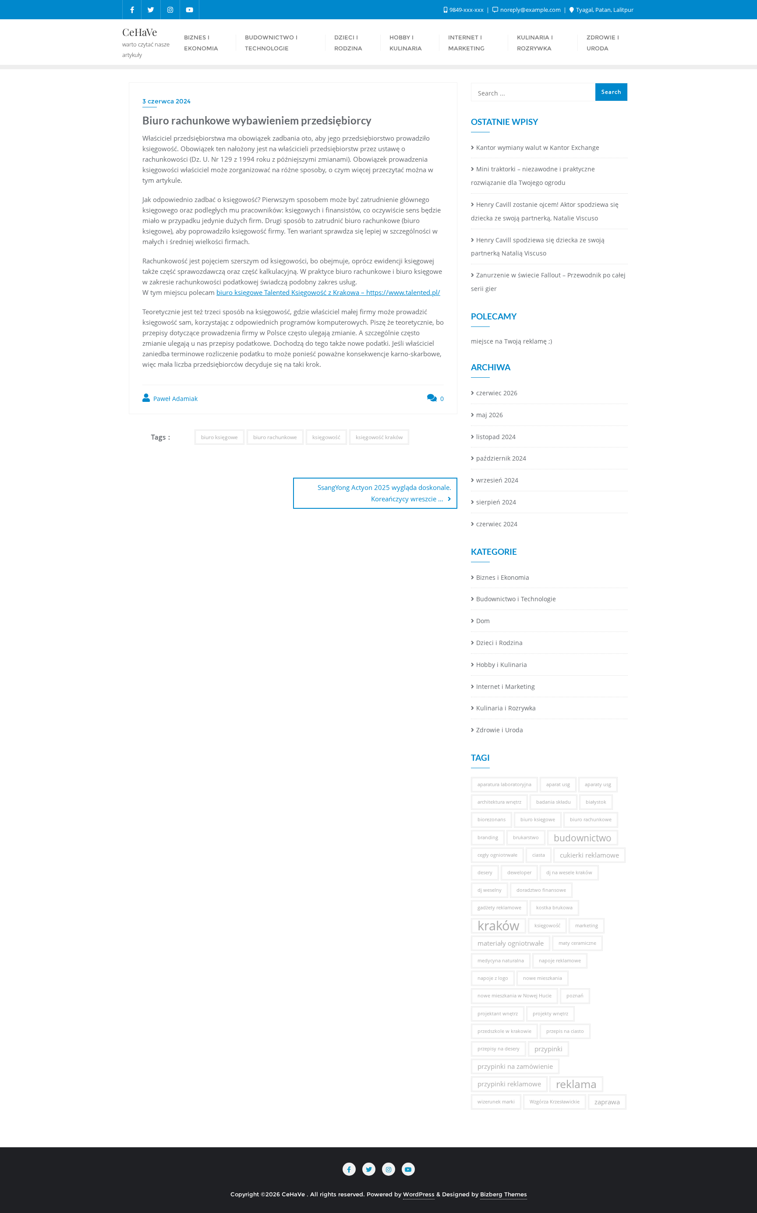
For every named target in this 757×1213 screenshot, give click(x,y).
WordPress (419, 1194)
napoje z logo (493, 978)
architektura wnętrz (499, 802)
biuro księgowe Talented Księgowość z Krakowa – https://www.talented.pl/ (328, 292)
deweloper (519, 872)
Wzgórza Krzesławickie (555, 1102)
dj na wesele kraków (569, 872)
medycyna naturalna (501, 961)
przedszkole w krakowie (504, 1031)
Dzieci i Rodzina (499, 642)
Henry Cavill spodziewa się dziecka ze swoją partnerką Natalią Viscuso (538, 247)
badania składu (553, 802)
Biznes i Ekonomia (502, 577)
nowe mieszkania (542, 978)
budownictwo (583, 837)
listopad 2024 (496, 437)
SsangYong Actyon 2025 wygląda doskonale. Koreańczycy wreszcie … (384, 493)
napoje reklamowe (560, 961)
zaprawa (607, 1102)
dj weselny (490, 890)
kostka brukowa (554, 907)
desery (485, 872)
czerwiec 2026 (496, 393)
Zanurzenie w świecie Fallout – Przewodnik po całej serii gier (548, 282)
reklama (576, 1083)
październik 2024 (501, 458)
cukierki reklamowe (589, 855)
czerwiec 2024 (496, 524)
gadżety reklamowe (499, 907)
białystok (596, 802)
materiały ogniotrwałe (511, 943)
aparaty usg (598, 784)
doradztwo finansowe (541, 890)
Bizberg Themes (503, 1194)
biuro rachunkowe (275, 437)
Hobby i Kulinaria (501, 664)
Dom (483, 621)
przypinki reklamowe (509, 1084)
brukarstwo (526, 837)
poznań (575, 996)
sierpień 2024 (496, 502)
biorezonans (492, 819)
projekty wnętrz (550, 1014)
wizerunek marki (496, 1102)
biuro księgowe (219, 437)
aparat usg (558, 784)
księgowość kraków (379, 437)
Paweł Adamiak (175, 398)
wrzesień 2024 (497, 480)
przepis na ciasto (565, 1031)
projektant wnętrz (498, 1014)
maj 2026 (489, 415)
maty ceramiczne (577, 943)
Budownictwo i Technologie (516, 599)
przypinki (548, 1048)
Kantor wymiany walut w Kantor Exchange (537, 147)
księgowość (326, 437)
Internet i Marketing (505, 686)
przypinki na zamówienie (515, 1066)
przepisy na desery (499, 1049)
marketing (586, 925)
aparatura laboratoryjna (504, 784)
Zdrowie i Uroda (499, 730)
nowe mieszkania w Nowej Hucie (515, 996)
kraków (499, 925)
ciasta (538, 855)
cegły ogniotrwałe (497, 855)
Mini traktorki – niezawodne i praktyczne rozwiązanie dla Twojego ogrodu (533, 176)
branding (488, 837)
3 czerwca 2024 (166, 101)
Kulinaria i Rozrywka (506, 708)
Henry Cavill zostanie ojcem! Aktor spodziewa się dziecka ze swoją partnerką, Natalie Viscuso (545, 211)
